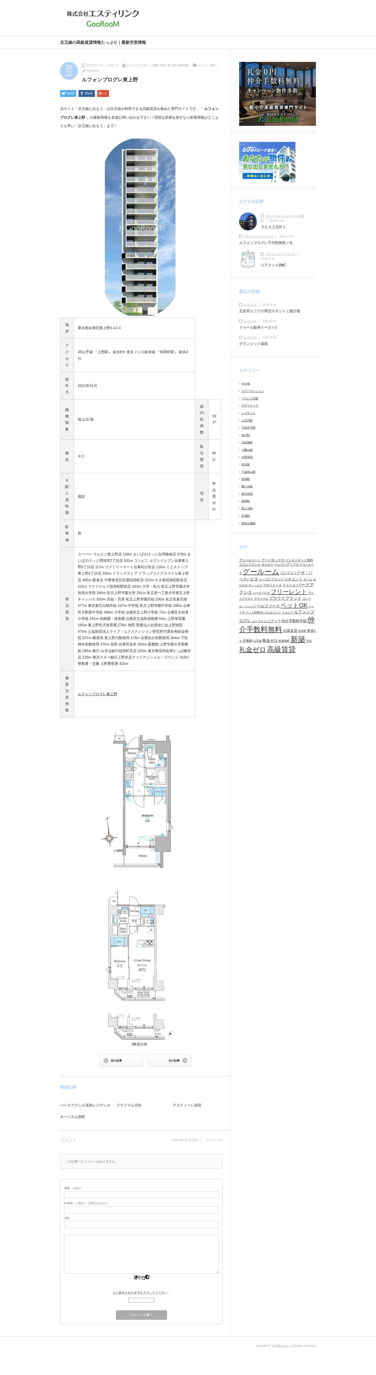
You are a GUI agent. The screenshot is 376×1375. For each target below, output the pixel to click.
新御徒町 (284, 640)
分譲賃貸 (247, 457)
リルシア (287, 612)
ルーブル (257, 621)
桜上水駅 (247, 508)
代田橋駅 (247, 442)
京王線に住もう (282, 1345)
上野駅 (154, 65)
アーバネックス (273, 560)
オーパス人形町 (72, 1117)
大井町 (302, 630)
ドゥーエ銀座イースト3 (258, 327)
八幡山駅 (247, 449)
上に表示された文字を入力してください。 (141, 1293)
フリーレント (289, 591)
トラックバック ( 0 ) (184, 1140)
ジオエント (293, 579)
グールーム (261, 572)
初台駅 (245, 464)
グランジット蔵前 (253, 344)
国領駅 (245, 478)
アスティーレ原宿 (187, 1105)
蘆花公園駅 (248, 523)
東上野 (172, 65)
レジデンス (112, 65)
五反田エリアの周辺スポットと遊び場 (269, 311)
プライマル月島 (128, 1105)
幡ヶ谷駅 (247, 486)
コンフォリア (290, 573)
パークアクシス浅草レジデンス (85, 1105)
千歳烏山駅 (248, 471)
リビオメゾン (272, 612)
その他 (245, 383)
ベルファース (268, 606)
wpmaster (93, 70)
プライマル (261, 598)
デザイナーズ (94, 65)
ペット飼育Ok (254, 612)
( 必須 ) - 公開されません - (86, 1203)
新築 (163, 65)
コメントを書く (207, 65)
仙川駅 (245, 435)
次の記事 (174, 1060)
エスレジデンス (250, 564)
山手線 (257, 640)
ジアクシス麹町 (273, 265)
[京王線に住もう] (104, 18)
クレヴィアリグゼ (286, 564)
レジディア (272, 621)
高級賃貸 (281, 649)
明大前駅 (247, 493)
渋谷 (309, 640)
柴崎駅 (245, 500)
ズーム (307, 579)
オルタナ (267, 564)
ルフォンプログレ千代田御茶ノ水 (266, 243)
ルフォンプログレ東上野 (97, 694)
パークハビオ (261, 592)
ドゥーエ (289, 585)
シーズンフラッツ (271, 579)
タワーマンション (252, 391)
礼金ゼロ (252, 649)
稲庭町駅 (183, 65)
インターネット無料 (299, 560)
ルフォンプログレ (137, 65)
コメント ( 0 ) (214, 1140)
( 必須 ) (73, 1188)
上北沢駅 (247, 420)
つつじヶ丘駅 (249, 398)
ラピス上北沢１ (273, 227)
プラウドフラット (285, 598)
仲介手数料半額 (294, 621)
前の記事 (116, 1060)
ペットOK (294, 605)
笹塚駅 (245, 515)
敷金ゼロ (270, 641)
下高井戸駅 (248, 427)
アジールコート (250, 560)
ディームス (255, 585)
